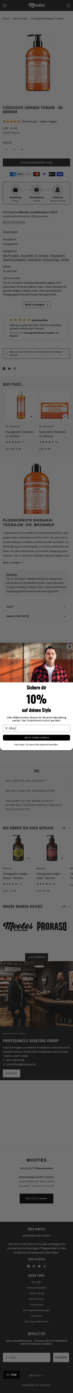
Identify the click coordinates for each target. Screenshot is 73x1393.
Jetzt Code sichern (36, 737)
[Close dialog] (69, 646)
